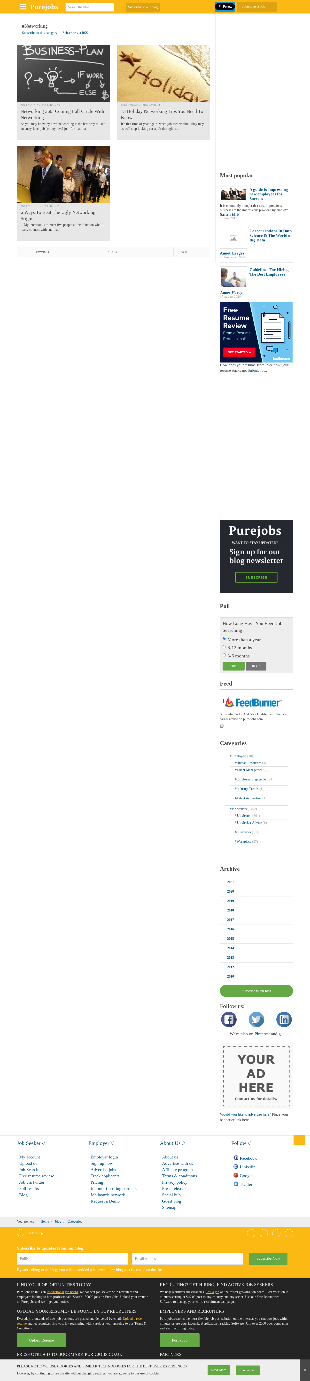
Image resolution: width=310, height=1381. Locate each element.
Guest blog (171, 1201)
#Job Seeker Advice (249, 823)
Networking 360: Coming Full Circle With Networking (62, 114)
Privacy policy (174, 1182)
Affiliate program (177, 1169)
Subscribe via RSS (75, 33)
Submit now (257, 370)
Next (184, 252)
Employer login (104, 1157)
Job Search (28, 1169)
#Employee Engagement (252, 779)
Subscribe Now (268, 1258)
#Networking (35, 26)
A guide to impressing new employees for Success (268, 194)
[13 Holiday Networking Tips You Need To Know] (163, 73)
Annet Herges (232, 253)
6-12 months (239, 647)
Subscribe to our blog (143, 7)
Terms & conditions (179, 1175)
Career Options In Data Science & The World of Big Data (270, 235)
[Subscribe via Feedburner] (251, 701)
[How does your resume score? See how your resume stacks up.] (256, 332)
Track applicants (105, 1175)
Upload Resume (41, 1340)
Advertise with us (177, 1163)
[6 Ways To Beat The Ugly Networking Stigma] (63, 174)
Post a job (212, 1292)
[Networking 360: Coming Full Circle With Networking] (63, 73)
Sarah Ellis (230, 214)
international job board (62, 1292)
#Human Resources (248, 763)
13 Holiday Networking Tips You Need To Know (162, 114)
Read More (218, 1370)
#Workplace (243, 841)
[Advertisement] (256, 90)
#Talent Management (249, 770)
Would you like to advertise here (244, 1114)
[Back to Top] (299, 1140)
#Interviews (51, 104)
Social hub (171, 1194)
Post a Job (179, 1340)
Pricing (97, 1182)
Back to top (35, 1233)
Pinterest (262, 1033)
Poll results (29, 1188)
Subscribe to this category (39, 33)
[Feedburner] (230, 727)
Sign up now (102, 1163)
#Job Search (243, 816)
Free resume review (36, 1175)
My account (29, 1157)
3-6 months (238, 655)
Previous (42, 252)
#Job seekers (239, 809)
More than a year (244, 639)
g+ (281, 1033)
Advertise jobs (103, 1169)
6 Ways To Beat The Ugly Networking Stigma (58, 215)
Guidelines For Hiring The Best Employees (269, 272)
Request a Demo (105, 1201)
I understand (247, 1370)
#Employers (238, 756)
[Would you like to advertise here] (256, 1076)
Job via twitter (31, 1182)
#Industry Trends (247, 789)
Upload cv (28, 1163)
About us (170, 1157)
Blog (23, 1194)
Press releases (174, 1188)
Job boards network (108, 1194)
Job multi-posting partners (114, 1188)
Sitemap (169, 1207)
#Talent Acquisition (249, 798)
